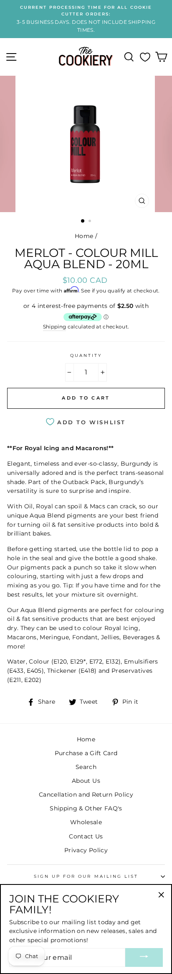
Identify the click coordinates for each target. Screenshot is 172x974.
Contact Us (86, 836)
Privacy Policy (86, 850)
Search (86, 767)
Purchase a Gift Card (86, 753)
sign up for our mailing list (86, 876)
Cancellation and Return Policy (86, 794)
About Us (86, 780)
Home (84, 236)
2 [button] (91, 222)
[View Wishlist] (145, 57)
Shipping (54, 327)
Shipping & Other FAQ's (86, 808)
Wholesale (86, 822)
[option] (86, 19)
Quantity (86, 355)
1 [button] (83, 221)
